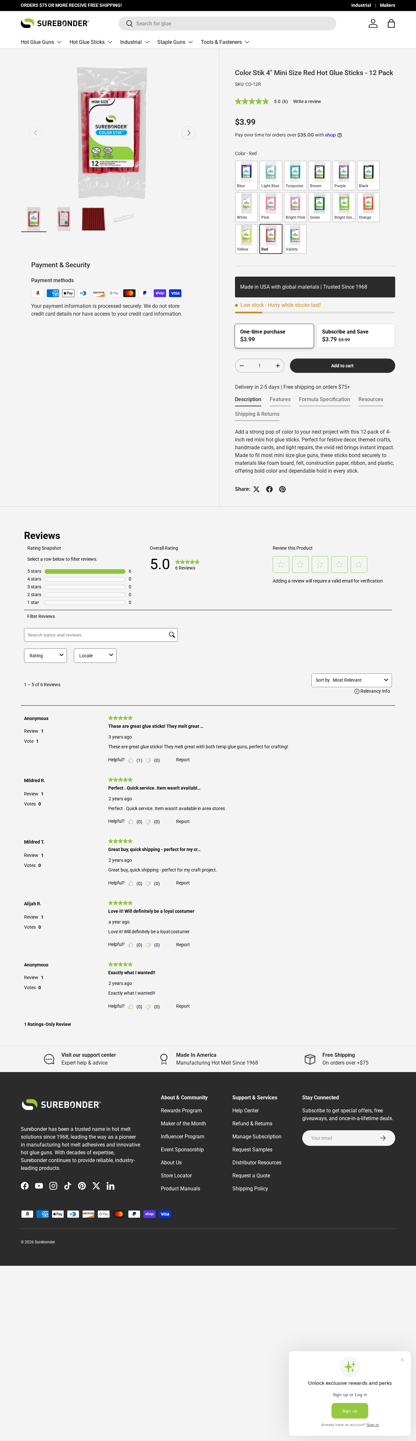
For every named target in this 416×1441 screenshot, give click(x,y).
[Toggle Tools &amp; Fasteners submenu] (247, 42)
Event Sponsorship (182, 1149)
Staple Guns (171, 42)
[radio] (246, 175)
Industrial (361, 5)
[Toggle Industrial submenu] (147, 42)
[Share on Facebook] (269, 489)
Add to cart (342, 365)
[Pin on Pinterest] (282, 489)
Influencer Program (182, 1136)
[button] (391, 23)
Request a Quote (251, 1175)
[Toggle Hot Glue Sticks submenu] (110, 42)
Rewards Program (181, 1110)
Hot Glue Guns (37, 42)
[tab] (248, 401)
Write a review (307, 101)
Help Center (245, 1110)
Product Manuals (180, 1189)
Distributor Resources (256, 1162)
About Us (171, 1162)
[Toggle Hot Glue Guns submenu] (59, 42)
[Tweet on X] (256, 489)
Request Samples (252, 1149)
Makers (387, 5)
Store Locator (176, 1175)
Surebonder (45, 1242)
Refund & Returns (252, 1123)
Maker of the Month (183, 1123)
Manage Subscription (256, 1136)
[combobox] (228, 24)
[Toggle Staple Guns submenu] (190, 42)
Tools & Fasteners (221, 42)
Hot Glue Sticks (87, 42)
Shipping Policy (250, 1189)
